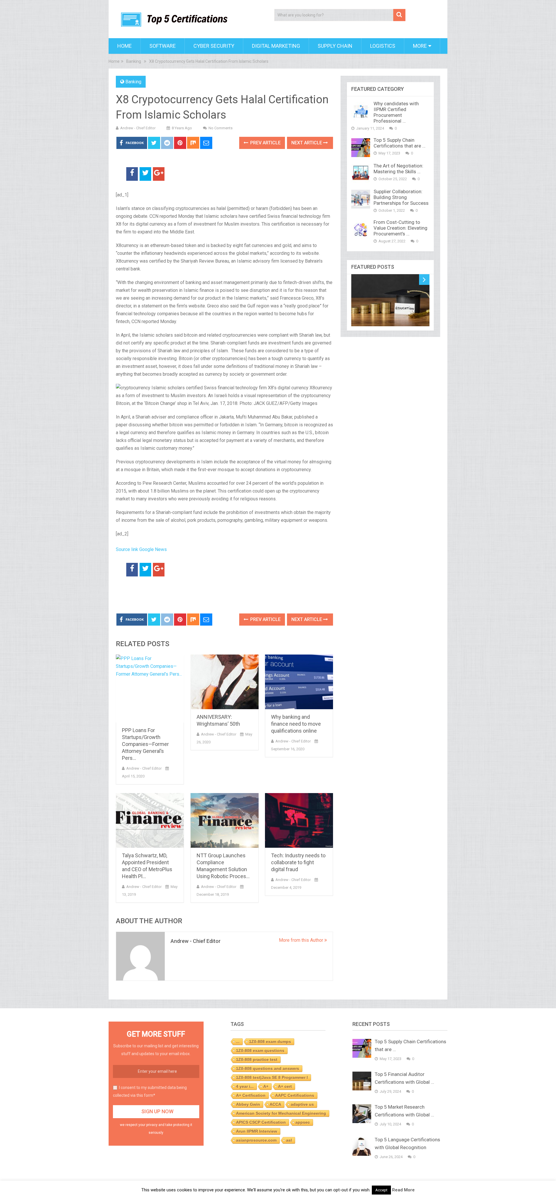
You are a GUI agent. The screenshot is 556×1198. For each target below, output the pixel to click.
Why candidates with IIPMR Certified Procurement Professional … (396, 112)
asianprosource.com (256, 1140)
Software (162, 46)
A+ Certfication (251, 1095)
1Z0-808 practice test (256, 1059)
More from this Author (301, 940)
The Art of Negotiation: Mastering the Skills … (398, 168)
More (420, 46)
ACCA (275, 1104)
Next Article (307, 142)
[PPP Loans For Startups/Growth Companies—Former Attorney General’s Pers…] (150, 689)
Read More (403, 1190)
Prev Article (265, 142)
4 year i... (245, 1086)
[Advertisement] (183, 595)
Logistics (382, 46)
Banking (133, 81)
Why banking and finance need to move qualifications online (296, 724)
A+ (265, 1086)
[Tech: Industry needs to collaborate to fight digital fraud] (299, 820)
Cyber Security (213, 46)
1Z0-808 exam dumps (270, 1041)
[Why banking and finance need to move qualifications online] (299, 682)
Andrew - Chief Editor (138, 128)
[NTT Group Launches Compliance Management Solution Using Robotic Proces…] (225, 820)
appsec (302, 1122)
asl (289, 1140)
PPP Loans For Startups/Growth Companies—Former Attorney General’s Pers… (145, 744)
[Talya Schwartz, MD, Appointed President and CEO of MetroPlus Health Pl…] (150, 820)
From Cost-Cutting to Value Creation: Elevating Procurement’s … (400, 228)
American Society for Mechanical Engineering (281, 1113)
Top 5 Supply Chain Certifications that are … (399, 143)
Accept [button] (381, 1190)
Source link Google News (141, 549)
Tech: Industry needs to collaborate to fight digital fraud (298, 862)
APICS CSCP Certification (261, 1122)
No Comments (221, 128)
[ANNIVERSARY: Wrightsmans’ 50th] (225, 682)
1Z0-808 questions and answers (267, 1068)
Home (124, 46)
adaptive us (302, 1104)
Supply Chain (335, 46)
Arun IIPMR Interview (256, 1131)
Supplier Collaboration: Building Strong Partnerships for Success (401, 197)
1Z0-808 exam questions (260, 1050)
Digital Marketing (276, 46)
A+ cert (285, 1086)
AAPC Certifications (294, 1095)
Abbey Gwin (248, 1104)
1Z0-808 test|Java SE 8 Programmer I (272, 1077)
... (237, 1041)
